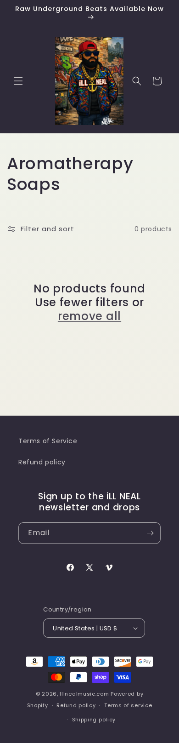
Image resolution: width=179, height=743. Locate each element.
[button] (18, 81)
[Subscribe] (150, 533)
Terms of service (128, 705)
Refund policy (42, 462)
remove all (89, 316)
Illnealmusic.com (85, 693)
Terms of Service (48, 441)
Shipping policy (94, 719)
